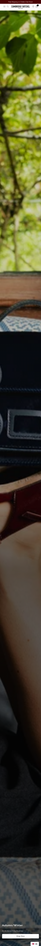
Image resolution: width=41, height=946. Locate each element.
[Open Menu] (4, 6)
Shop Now (20, 936)
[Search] (8, 6)
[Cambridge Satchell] (20, 7)
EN (36, 944)
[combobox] (35, 944)
